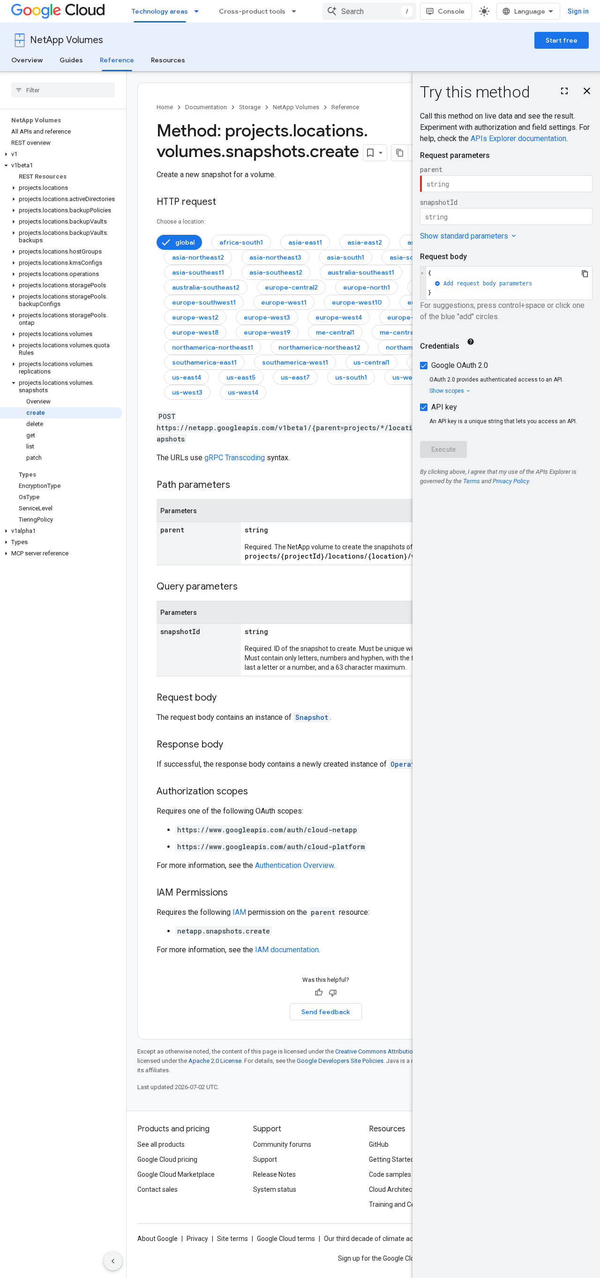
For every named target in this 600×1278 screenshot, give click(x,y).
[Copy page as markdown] (399, 153)
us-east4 (186, 377)
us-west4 (243, 392)
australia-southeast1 (361, 272)
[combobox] (369, 11)
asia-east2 (364, 242)
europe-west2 (195, 317)
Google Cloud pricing (167, 1159)
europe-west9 (267, 332)
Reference (117, 60)
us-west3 (187, 392)
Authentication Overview (294, 865)
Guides (71, 60)
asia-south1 (345, 257)
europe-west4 (338, 317)
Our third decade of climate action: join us (385, 1238)
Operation (408, 764)
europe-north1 (366, 287)
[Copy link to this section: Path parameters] (239, 485)
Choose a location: (181, 221)
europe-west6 (410, 317)
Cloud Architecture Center (407, 1189)
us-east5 (240, 377)
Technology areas (160, 11)
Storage (250, 107)
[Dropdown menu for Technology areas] (199, 11)
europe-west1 (284, 302)
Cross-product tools (252, 11)
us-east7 (295, 377)
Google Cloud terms (286, 1238)
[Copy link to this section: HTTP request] (225, 202)
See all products (161, 1144)
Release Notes (274, 1174)
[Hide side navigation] (113, 1261)
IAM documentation (287, 949)
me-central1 (335, 332)
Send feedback (325, 1012)
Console (451, 11)
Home (165, 107)
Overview (27, 60)
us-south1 (351, 377)
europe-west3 (267, 317)
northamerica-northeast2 (319, 347)
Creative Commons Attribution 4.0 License (391, 1051)
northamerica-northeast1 (212, 347)
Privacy (197, 1238)
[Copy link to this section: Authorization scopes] (257, 792)
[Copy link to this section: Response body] (232, 745)
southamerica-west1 (295, 362)
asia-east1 (305, 242)
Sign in (578, 11)
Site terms (232, 1238)
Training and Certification (406, 1204)
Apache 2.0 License (214, 1060)
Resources (168, 60)
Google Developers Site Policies (340, 1060)
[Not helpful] (333, 993)
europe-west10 (357, 302)
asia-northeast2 (198, 257)
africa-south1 (241, 242)
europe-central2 (291, 287)
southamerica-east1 (204, 362)
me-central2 (399, 332)
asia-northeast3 (275, 257)
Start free (562, 40)
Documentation (206, 107)
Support (265, 1159)
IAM (239, 912)
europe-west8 (195, 332)
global (185, 242)
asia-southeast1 (198, 272)
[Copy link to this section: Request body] (226, 698)
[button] (61, 154)
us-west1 (407, 377)
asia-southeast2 (275, 272)
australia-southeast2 (206, 287)
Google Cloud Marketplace (176, 1174)
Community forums (282, 1144)
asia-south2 (409, 257)
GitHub (379, 1144)
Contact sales (157, 1189)
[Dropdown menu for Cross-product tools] (296, 11)
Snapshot (311, 717)
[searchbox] (63, 89)
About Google (157, 1238)
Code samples (390, 1174)
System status (274, 1189)
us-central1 (371, 362)
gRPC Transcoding (234, 457)
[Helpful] (319, 993)
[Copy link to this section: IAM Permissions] (237, 893)
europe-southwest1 (204, 302)
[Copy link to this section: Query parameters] (247, 587)
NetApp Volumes (66, 40)
